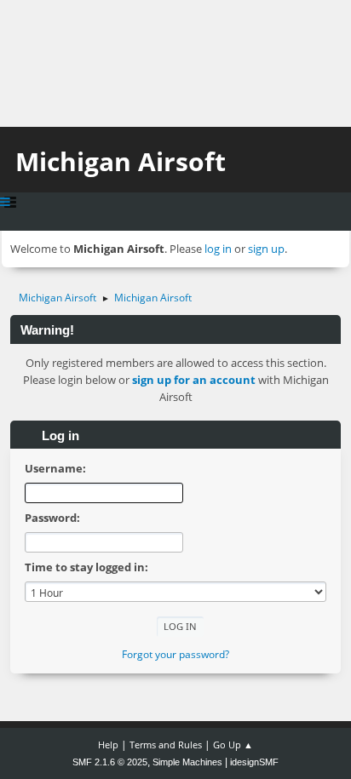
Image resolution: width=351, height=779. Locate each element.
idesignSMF (254, 762)
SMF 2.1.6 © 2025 (109, 762)
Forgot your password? (175, 654)
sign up (266, 248)
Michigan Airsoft (120, 161)
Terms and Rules (165, 744)
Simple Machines (187, 762)
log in (218, 248)
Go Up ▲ (233, 744)
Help (108, 744)
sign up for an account (194, 379)
